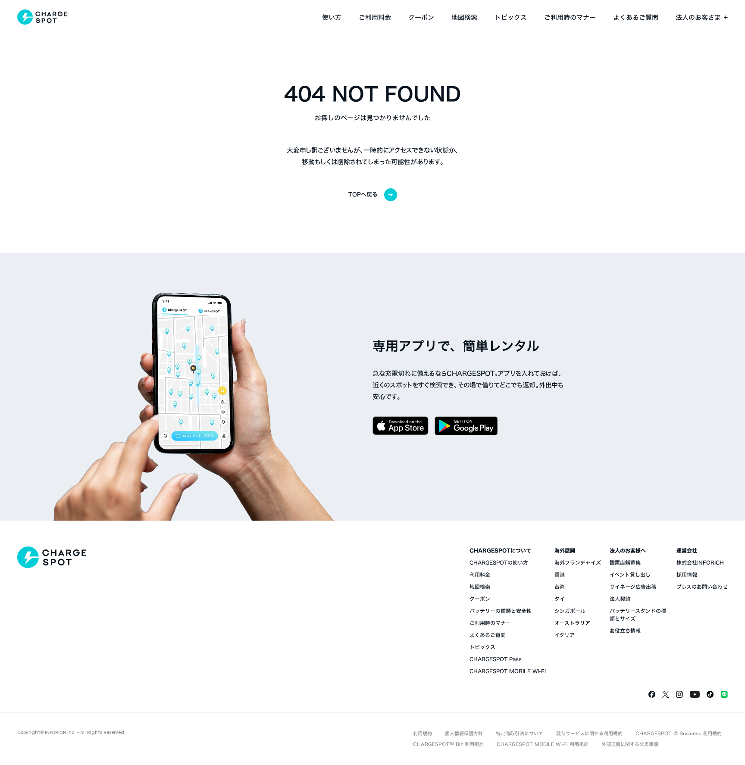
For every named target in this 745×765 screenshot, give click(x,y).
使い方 (331, 17)
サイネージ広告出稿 (633, 586)
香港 (559, 574)
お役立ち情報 (625, 630)
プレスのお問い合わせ (702, 586)
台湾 (559, 586)
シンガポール (569, 610)
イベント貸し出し (630, 574)
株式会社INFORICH (700, 562)
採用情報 (686, 574)
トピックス (511, 17)
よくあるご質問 (635, 17)
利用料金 (480, 574)
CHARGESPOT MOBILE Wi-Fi (508, 671)
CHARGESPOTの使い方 (499, 562)
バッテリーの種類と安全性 (501, 610)
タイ (559, 598)
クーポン (421, 17)
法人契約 (620, 598)
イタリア (564, 634)
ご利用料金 (375, 17)
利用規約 (422, 733)
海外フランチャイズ (577, 562)
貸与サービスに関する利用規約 (589, 733)
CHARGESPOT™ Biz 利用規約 (448, 744)
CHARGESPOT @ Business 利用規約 (678, 733)
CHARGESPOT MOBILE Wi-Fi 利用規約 (542, 744)
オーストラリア (572, 622)
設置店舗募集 (625, 562)
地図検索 (464, 17)
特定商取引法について (519, 733)
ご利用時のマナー (570, 17)
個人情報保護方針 (464, 733)
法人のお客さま (698, 17)
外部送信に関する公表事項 (629, 744)
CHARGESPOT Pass (496, 659)
